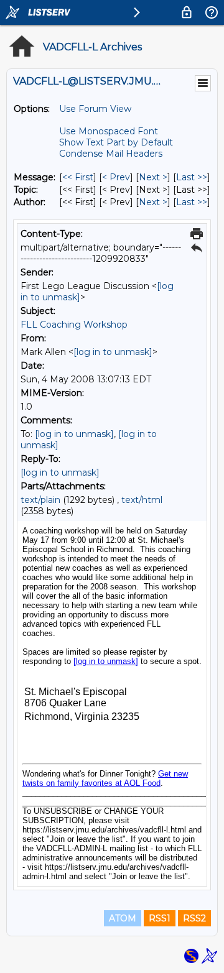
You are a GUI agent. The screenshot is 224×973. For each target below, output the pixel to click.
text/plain (40, 499)
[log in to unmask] (112, 351)
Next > (153, 177)
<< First (77, 177)
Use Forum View (95, 108)
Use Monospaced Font (108, 131)
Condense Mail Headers (110, 153)
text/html (141, 499)
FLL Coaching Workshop (74, 324)
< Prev (116, 177)
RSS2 (194, 918)
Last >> (191, 177)
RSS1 (159, 918)
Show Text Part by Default (116, 142)
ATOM (122, 918)
